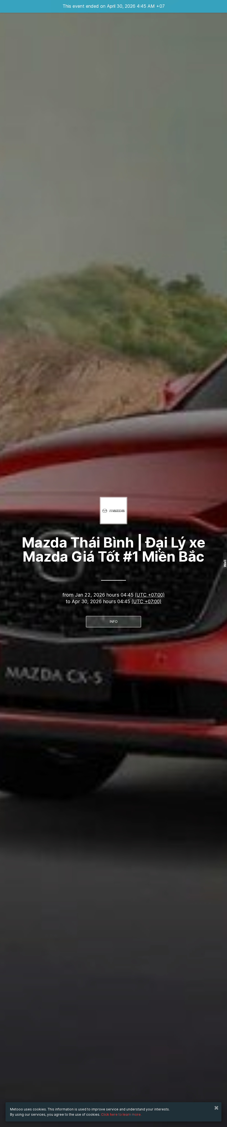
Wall (225, 563)
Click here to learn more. (121, 1114)
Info (114, 621)
